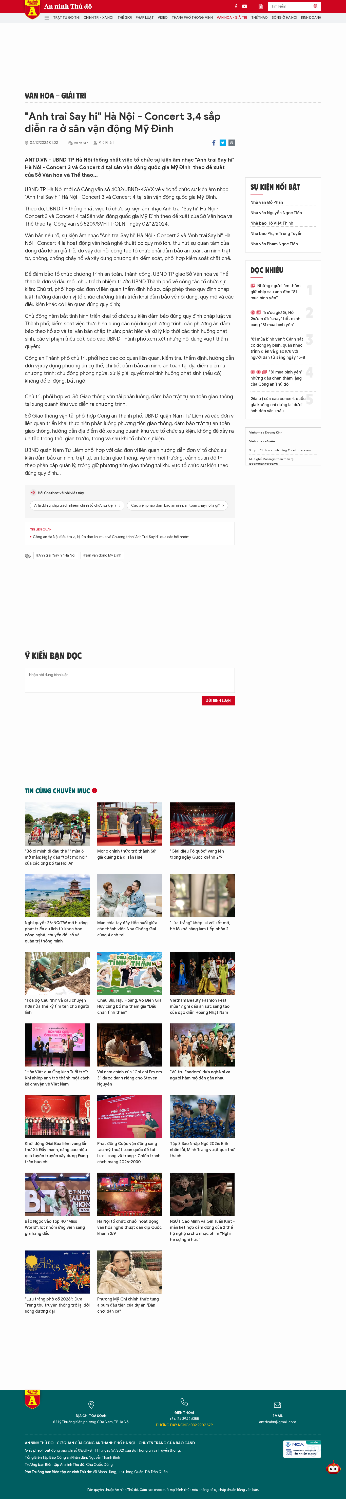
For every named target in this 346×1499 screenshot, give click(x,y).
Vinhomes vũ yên (262, 441)
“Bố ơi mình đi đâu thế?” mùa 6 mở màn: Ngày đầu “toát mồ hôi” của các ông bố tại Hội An (56, 857)
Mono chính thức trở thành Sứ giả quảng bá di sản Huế (126, 854)
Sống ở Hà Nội (284, 17)
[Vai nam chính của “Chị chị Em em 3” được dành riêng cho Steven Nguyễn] (129, 1045)
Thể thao (259, 17)
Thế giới (125, 17)
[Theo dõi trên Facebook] (237, 6)
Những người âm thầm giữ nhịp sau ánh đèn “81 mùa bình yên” (275, 292)
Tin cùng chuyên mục (57, 790)
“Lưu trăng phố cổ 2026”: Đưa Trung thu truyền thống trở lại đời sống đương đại (57, 1305)
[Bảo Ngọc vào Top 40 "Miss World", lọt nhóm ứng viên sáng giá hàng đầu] (57, 1194)
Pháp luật (145, 17)
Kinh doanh (311, 17)
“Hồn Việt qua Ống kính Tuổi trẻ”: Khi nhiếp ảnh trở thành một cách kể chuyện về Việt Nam (57, 1078)
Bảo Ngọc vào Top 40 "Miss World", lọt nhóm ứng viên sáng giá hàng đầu (55, 1227)
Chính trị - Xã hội (98, 17)
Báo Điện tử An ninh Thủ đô (32, 9)
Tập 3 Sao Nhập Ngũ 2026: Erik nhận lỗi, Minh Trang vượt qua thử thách (202, 1149)
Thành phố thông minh (192, 17)
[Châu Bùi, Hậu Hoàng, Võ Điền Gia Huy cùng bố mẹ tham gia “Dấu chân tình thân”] (129, 973)
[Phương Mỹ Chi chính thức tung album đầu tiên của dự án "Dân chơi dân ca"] (129, 1272)
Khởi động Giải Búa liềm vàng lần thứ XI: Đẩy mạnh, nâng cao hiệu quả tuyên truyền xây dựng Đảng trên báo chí (56, 1153)
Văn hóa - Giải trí (232, 17)
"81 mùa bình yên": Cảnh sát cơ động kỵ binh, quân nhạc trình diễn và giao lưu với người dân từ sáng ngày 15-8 (278, 348)
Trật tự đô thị (66, 17)
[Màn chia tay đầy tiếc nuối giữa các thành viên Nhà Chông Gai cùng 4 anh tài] (129, 895)
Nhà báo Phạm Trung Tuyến (276, 233)
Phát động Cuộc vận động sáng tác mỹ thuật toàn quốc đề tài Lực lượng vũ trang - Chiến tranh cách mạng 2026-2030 (129, 1153)
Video (163, 17)
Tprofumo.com (299, 450)
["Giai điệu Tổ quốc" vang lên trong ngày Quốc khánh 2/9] (202, 824)
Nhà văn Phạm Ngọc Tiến (274, 244)
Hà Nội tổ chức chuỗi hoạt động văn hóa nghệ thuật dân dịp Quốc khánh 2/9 (129, 1227)
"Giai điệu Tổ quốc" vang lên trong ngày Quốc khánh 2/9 (197, 854)
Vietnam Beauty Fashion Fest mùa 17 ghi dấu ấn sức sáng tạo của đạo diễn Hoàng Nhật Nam (199, 1006)
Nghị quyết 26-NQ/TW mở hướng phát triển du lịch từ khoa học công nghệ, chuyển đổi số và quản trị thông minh (56, 932)
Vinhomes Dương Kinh (265, 432)
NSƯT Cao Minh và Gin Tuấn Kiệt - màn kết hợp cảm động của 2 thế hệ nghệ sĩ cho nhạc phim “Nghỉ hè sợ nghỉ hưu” (202, 1230)
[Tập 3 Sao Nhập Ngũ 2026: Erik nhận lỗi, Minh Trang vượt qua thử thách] (202, 1116)
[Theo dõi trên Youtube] (245, 6)
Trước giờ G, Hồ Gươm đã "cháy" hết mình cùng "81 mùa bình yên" (275, 318)
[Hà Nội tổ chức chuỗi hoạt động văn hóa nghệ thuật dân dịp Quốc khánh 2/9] (129, 1194)
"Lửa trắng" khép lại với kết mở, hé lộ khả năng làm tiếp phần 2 (200, 926)
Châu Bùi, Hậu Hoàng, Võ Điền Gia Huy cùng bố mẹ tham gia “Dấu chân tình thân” (129, 1006)
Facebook (214, 143)
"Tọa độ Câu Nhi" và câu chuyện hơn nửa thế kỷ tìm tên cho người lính (57, 1006)
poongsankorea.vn (263, 463)
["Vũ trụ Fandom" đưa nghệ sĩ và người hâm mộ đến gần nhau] (202, 1045)
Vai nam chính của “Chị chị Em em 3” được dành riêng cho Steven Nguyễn (129, 1078)
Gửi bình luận (218, 701)
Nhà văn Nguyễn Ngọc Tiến (276, 212)
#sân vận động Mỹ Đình (102, 555)
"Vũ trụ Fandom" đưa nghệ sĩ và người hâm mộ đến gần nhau (200, 1075)
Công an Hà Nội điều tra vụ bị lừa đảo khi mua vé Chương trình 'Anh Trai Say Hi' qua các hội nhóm (111, 537)
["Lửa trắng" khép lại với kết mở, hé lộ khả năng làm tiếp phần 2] (202, 895)
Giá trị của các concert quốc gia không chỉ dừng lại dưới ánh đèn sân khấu (278, 404)
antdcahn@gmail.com (277, 1422)
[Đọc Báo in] (263, 6)
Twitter (223, 143)
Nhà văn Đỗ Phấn (267, 202)
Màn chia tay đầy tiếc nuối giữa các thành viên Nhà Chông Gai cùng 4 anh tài (127, 929)
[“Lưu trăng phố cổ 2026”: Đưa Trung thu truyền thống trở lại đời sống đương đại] (57, 1272)
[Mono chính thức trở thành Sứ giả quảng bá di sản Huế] (129, 824)
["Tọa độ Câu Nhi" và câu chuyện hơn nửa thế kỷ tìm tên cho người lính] (57, 973)
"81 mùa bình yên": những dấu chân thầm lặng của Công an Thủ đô (277, 378)
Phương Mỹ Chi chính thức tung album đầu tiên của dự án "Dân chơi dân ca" (128, 1305)
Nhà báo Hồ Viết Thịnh (272, 223)
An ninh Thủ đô (68, 6)
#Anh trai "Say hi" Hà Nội (55, 555)
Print (231, 143)
